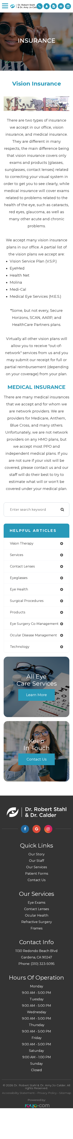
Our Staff (36, 861)
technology (19, 647)
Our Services (36, 867)
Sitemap (65, 1093)
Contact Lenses (36, 909)
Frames (36, 928)
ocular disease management (33, 635)
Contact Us (37, 759)
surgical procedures (26, 601)
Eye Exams (36, 902)
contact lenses (22, 566)
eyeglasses (18, 578)
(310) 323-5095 (43, 964)
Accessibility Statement (18, 1093)
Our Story (36, 854)
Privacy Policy (47, 1093)
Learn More (36, 695)
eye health (19, 589)
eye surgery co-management (34, 624)
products (17, 612)
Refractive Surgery (36, 922)
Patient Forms (36, 873)
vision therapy (21, 543)
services (16, 555)
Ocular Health (36, 915)
